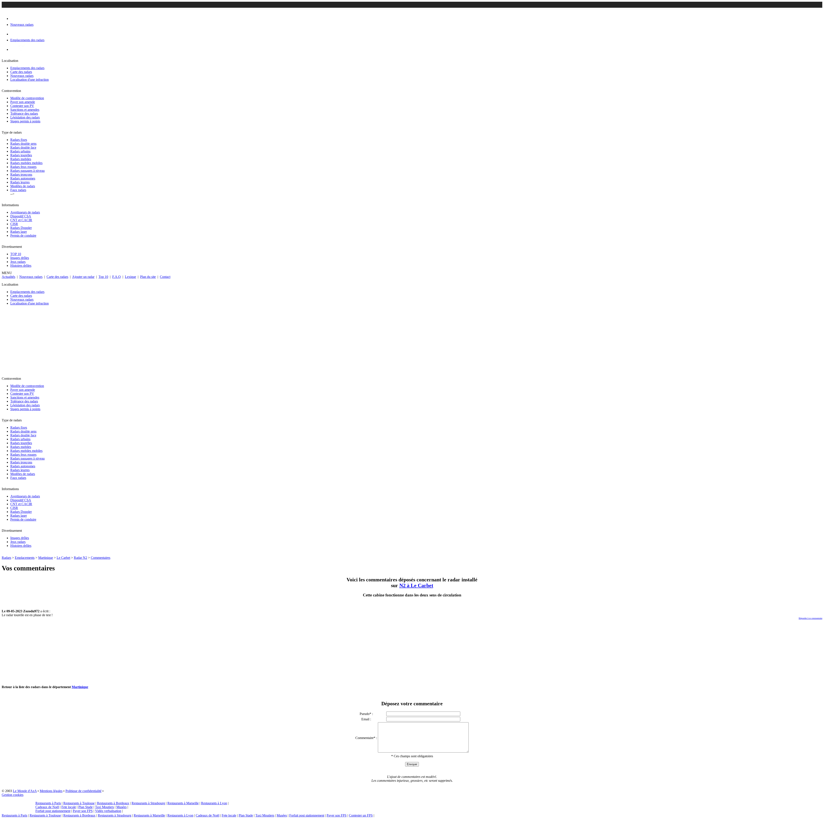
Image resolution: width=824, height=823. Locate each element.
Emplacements (25, 557)
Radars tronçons (21, 174)
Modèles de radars (22, 186)
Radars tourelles (21, 155)
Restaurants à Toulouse (79, 803)
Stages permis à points (25, 121)
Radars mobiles (20, 159)
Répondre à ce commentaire (810, 618)
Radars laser (18, 231)
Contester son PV (22, 106)
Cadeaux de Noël (47, 807)
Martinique (45, 557)
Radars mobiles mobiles (26, 163)
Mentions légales (51, 791)
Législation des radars (25, 117)
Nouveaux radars (21, 76)
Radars (6, 557)
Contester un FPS (361, 815)
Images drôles (19, 258)
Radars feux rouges (23, 167)
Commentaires (100, 557)
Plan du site (148, 277)
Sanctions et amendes (24, 109)
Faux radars (18, 190)
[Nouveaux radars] (14, 18)
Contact (165, 277)
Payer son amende (22, 102)
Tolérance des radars (24, 113)
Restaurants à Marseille (183, 803)
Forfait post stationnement (52, 811)
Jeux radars (18, 262)
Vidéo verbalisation (108, 811)
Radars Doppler (21, 228)
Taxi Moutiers (104, 807)
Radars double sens (23, 143)
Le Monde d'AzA (25, 791)
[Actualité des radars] (21, 49)
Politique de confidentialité (83, 791)
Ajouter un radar (83, 277)
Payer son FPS (83, 811)
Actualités (8, 277)
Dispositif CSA (20, 216)
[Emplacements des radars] (13, 34)
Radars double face (23, 147)
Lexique (130, 277)
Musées (121, 807)
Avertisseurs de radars (25, 212)
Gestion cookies (12, 795)
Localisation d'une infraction (29, 79)
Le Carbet (63, 557)
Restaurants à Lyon (214, 803)
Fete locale (68, 807)
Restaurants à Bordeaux (113, 803)
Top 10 (103, 277)
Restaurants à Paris (48, 803)
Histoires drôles (20, 265)
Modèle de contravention (27, 98)
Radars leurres (20, 182)
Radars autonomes (22, 178)
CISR (14, 224)
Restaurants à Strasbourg (148, 803)
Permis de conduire (23, 235)
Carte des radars (21, 72)
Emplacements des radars (27, 68)
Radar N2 (80, 557)
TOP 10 (15, 254)
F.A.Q (116, 277)
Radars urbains (20, 151)
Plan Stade (85, 807)
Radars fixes (18, 140)
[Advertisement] (130, 343)
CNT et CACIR (21, 220)
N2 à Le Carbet (416, 585)
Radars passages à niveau (27, 170)
